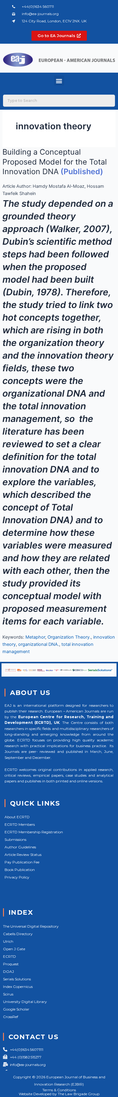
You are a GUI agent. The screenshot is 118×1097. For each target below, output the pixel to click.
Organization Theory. (69, 637)
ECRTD (9, 956)
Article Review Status (23, 854)
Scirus (8, 994)
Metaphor (35, 637)
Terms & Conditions (59, 1090)
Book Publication (20, 869)
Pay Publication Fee (22, 862)
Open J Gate (14, 949)
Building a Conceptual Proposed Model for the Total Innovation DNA (54, 161)
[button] (59, 81)
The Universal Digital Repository (31, 926)
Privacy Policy (17, 877)
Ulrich (8, 941)
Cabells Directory (18, 934)
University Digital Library (25, 1001)
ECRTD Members (20, 824)
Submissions (15, 839)
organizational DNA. (38, 644)
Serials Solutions (17, 979)
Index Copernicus (18, 986)
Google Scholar (16, 1009)
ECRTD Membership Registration (34, 832)
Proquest (11, 964)
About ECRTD (17, 817)
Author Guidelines (20, 847)
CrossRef (10, 1016)
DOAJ (8, 971)
